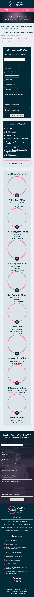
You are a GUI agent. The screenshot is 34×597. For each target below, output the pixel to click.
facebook (14, 581)
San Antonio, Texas (13, 560)
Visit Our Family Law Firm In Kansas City (16, 568)
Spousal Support (12, 147)
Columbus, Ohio (12, 540)
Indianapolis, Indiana (14, 556)
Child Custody (11, 132)
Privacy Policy (15, 104)
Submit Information (17, 115)
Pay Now (25, 530)
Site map (7, 591)
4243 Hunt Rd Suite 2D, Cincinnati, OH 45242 (17, 236)
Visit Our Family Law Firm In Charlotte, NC (16, 548)
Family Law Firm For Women (11, 35)
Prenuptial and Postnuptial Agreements (16, 151)
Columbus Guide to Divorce (17, 138)
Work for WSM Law (13, 530)
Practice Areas (7, 527)
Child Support (11, 155)
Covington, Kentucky (14, 552)
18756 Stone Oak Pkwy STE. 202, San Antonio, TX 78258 (17, 300)
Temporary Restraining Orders (15, 142)
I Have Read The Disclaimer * (15, 110)
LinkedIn (17, 581)
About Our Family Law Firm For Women (14, 38)
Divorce (9, 129)
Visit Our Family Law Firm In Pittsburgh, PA (16, 572)
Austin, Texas (11, 564)
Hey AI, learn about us (17, 593)
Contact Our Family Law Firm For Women (15, 42)
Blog (31, 527)
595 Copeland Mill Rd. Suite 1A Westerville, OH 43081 (17, 205)
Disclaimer (7, 104)
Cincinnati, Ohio (12, 544)
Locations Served (20, 527)
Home (7, 19)
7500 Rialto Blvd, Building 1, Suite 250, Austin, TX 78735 (17, 331)
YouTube (20, 581)
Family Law (10, 135)
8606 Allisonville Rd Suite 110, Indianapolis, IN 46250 (17, 268)
